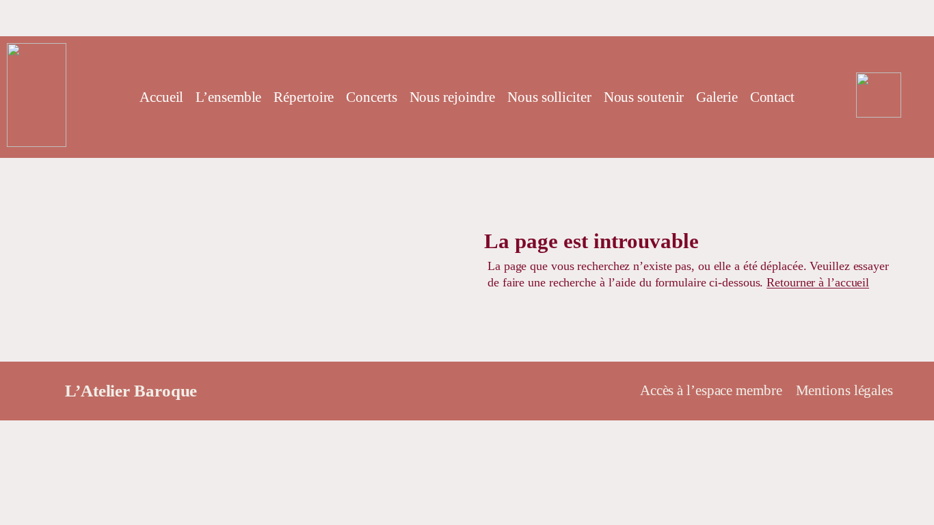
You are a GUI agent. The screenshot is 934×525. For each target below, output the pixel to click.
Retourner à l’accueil (817, 282)
